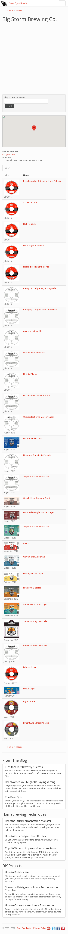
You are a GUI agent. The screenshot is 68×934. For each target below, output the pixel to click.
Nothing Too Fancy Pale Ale (36, 266)
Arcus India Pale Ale (32, 331)
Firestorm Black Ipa (32, 587)
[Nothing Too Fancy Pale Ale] (11, 273)
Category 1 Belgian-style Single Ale (39, 288)
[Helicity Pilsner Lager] (11, 576)
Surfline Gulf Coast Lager (35, 604)
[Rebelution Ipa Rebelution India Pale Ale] (11, 187)
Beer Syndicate (18, 3)
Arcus (26, 543)
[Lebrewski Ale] (11, 673)
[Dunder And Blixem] (11, 442)
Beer (7, 167)
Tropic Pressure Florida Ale (36, 476)
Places (19, 10)
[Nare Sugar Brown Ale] (11, 251)
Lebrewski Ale (30, 667)
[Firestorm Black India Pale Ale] (11, 461)
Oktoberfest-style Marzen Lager (38, 416)
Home (10, 10)
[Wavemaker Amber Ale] (11, 358)
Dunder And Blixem (32, 438)
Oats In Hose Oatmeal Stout (36, 395)
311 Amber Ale (30, 202)
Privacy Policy (39, 928)
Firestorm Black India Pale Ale (37, 455)
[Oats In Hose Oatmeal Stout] (11, 401)
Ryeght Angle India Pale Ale (36, 722)
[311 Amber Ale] (11, 208)
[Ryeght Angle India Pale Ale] (11, 729)
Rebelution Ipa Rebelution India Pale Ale (42, 181)
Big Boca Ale (29, 701)
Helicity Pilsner (30, 374)
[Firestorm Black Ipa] (11, 591)
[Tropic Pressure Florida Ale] (11, 482)
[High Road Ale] (11, 230)
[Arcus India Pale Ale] (11, 337)
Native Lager (29, 688)
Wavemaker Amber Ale (34, 352)
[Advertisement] (34, 57)
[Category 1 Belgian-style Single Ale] (11, 294)
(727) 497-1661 (9, 154)
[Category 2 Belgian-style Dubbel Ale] (11, 315)
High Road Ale (30, 223)
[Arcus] (11, 545)
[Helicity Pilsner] (11, 380)
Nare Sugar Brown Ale (33, 245)
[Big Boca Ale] (11, 707)
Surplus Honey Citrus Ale (35, 621)
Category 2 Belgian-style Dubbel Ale (40, 309)
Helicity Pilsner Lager (33, 573)
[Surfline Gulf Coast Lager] (11, 608)
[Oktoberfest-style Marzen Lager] (11, 423)
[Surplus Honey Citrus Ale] (11, 629)
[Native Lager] (11, 690)
